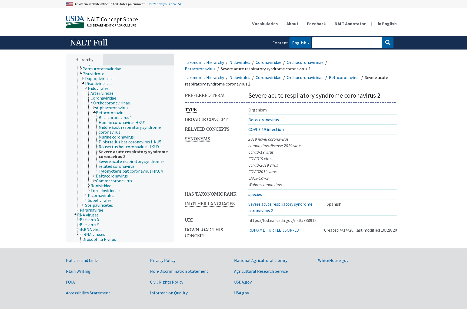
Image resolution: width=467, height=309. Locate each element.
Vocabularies (265, 23)
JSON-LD (290, 230)
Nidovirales (239, 62)
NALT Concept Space (112, 19)
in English (387, 23)
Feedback (316, 23)
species (255, 194)
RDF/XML (256, 230)
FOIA (70, 282)
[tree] (120, 154)
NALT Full (89, 43)
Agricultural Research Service (261, 271)
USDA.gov (243, 282)
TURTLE (273, 230)
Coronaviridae (268, 62)
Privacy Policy (162, 260)
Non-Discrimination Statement (179, 271)
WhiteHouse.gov (333, 260)
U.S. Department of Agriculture (111, 25)
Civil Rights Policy (166, 282)
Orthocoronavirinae (305, 62)
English (297, 42)
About (292, 23)
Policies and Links (82, 260)
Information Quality (169, 292)
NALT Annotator (350, 23)
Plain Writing (78, 271)
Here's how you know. (162, 4)
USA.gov (241, 292)
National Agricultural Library (260, 260)
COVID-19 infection (266, 129)
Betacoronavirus (200, 68)
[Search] (387, 42)
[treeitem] (104, 68)
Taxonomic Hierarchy (204, 62)
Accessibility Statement (88, 292)
